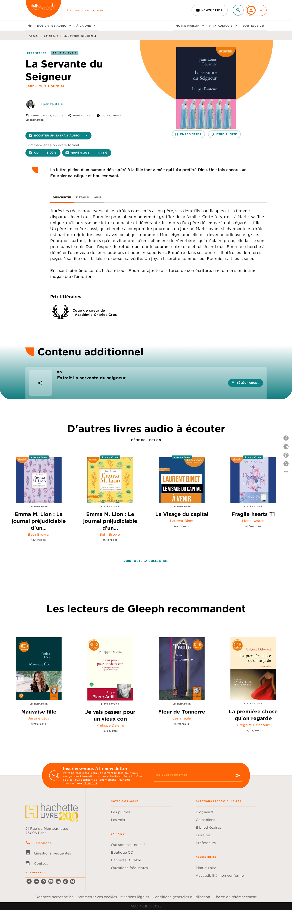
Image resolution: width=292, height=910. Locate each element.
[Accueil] (43, 10)
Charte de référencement (235, 897)
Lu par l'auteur (50, 104)
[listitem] (29, 881)
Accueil (33, 35)
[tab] (29, 26)
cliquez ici (90, 783)
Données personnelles (54, 897)
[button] (210, 10)
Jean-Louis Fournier (44, 86)
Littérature (51, 35)
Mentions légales (134, 897)
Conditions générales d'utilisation (181, 897)
